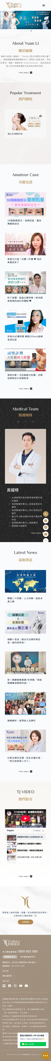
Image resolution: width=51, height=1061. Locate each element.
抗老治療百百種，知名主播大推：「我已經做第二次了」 (30, 857)
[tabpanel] (25, 818)
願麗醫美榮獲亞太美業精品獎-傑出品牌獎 (30, 837)
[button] (44, 5)
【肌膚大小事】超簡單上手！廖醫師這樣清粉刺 (30, 864)
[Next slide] (33, 421)
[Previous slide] (18, 421)
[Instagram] (15, 985)
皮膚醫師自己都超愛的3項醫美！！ (30, 844)
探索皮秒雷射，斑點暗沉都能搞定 (30, 850)
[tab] (25, 837)
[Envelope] (26, 985)
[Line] (4, 985)
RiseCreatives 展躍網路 (21, 1054)
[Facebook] (9, 985)
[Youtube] (20, 985)
